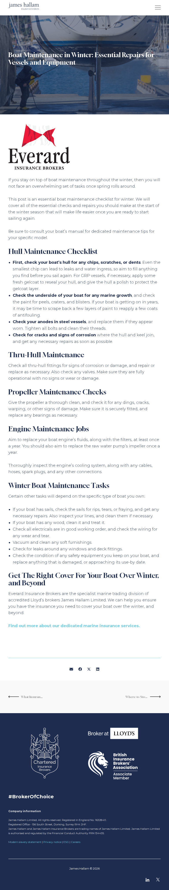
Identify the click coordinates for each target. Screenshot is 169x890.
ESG (66, 842)
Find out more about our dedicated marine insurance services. (74, 625)
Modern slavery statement (24, 842)
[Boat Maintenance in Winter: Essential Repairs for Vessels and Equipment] (71, 669)
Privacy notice (52, 842)
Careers (75, 842)
